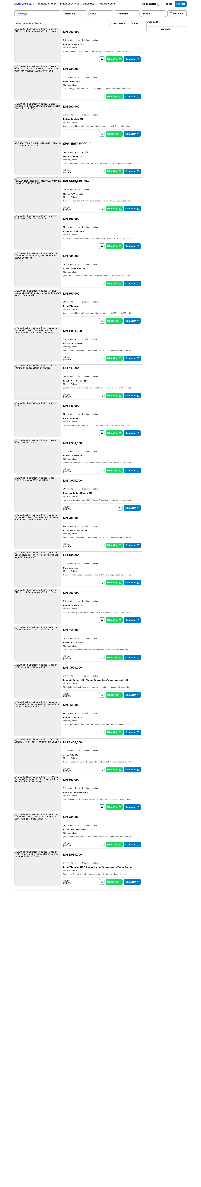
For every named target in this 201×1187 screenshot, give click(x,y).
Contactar (130, 59)
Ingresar (180, 4)
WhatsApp (112, 59)
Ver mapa (165, 29)
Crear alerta (117, 23)
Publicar (168, 4)
